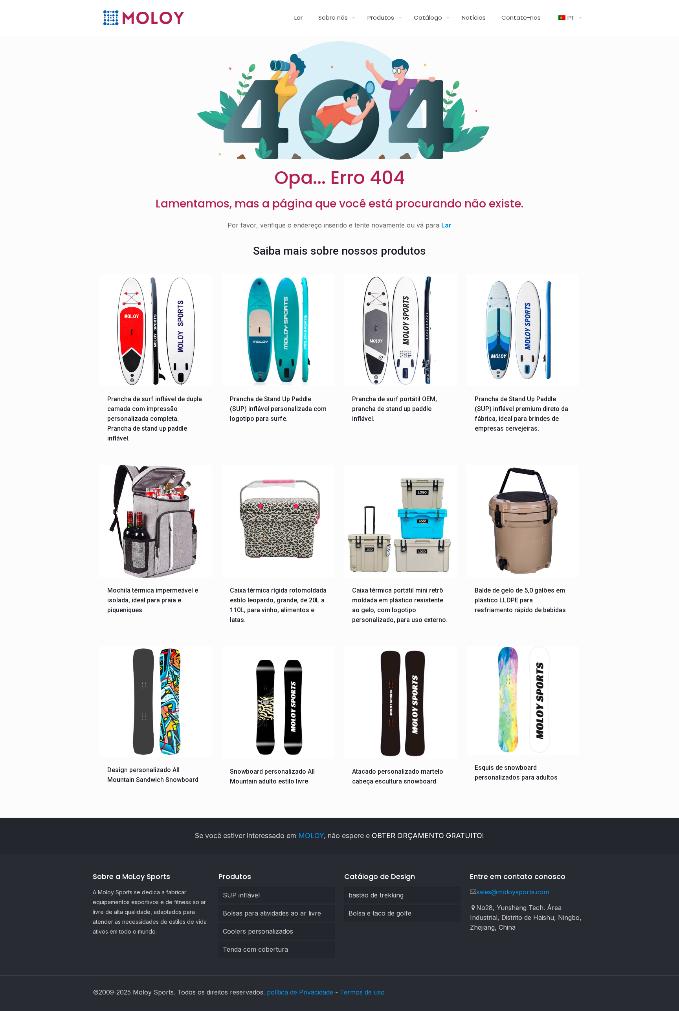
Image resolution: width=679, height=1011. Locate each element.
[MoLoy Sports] (143, 17)
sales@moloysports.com (512, 892)
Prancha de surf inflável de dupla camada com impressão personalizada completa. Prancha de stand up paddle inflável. (154, 418)
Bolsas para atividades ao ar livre (272, 913)
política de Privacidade (300, 992)
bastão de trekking (376, 895)
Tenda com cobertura (255, 949)
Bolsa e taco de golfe (380, 913)
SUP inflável (241, 895)
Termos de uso (362, 992)
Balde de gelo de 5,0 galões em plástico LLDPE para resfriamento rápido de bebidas (520, 600)
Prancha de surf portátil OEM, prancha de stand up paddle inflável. (394, 408)
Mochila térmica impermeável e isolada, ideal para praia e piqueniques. (152, 600)
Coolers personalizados (258, 931)
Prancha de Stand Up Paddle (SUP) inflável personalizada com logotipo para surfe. (278, 408)
